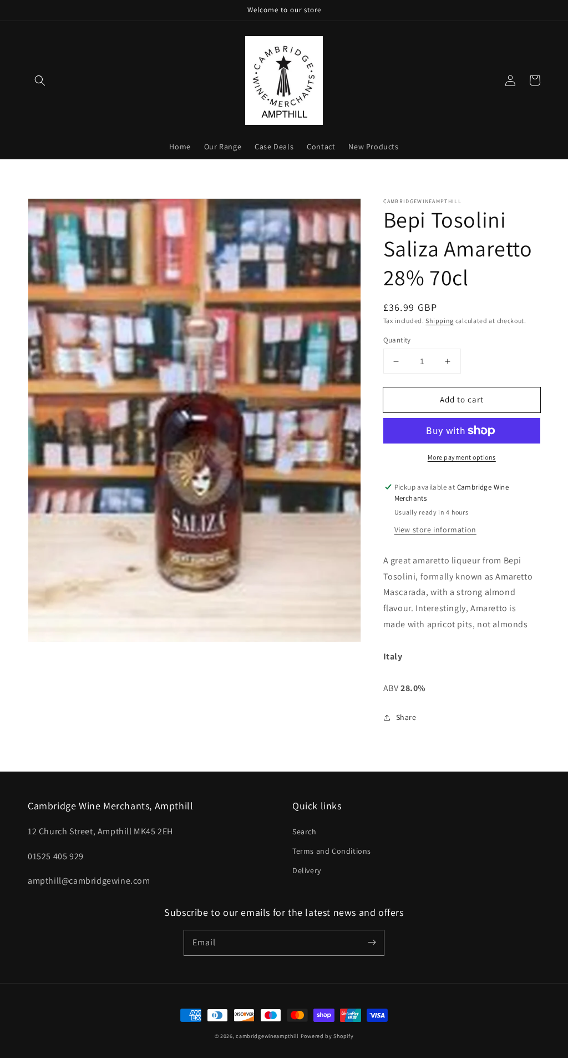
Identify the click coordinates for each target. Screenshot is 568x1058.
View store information (435, 530)
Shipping (439, 320)
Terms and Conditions (331, 851)
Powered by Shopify (327, 1036)
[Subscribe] (371, 942)
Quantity (397, 340)
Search (304, 832)
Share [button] (406, 717)
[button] (40, 80)
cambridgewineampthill (267, 1036)
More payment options (462, 457)
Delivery (306, 870)
